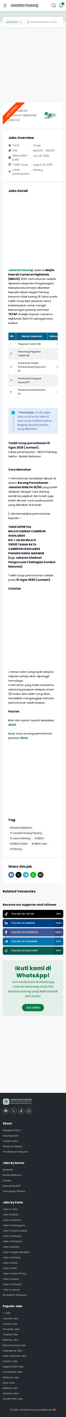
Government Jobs (13, 1398)
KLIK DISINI (33, 1007)
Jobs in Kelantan (12, 1220)
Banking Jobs (10, 1339)
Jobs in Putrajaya (12, 1241)
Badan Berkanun (12, 1175)
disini (12, 725)
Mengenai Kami (11, 1130)
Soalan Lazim (10, 1141)
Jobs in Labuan (11, 1289)
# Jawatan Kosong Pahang (26, 833)
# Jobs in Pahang (20, 838)
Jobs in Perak (10, 1262)
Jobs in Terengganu (14, 1225)
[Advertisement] (33, 66)
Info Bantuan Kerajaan (15, 1151)
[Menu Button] (5, 5)
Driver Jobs (9, 1382)
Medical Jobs (10, 1388)
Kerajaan (8, 1169)
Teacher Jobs (10, 1318)
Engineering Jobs (12, 1350)
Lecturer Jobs (10, 1323)
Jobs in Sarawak (12, 1284)
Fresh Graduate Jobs (14, 1355)
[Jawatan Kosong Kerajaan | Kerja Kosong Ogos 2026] (24, 6)
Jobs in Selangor (12, 1236)
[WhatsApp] (33, 875)
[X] (18, 875)
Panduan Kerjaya (12, 1146)
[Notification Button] (61, 5)
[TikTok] (21, 1111)
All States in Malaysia (15, 1295)
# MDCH (39, 838)
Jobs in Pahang (11, 1257)
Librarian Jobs (11, 1393)
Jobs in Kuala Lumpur (15, 1230)
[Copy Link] (40, 875)
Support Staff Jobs (13, 1366)
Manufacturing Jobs (14, 1345)
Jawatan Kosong (28, 1409)
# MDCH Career (18, 843)
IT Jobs (7, 1313)
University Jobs (11, 1329)
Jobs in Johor (10, 1209)
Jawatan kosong (20, 270)
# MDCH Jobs (39, 843)
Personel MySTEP (12, 1185)
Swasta (7, 1180)
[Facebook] (11, 875)
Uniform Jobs (10, 1361)
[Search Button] (53, 5)
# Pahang (16, 849)
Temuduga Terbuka (14, 1191)
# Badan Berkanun (21, 827)
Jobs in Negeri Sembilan (16, 1252)
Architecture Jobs (12, 1371)
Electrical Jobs (11, 1377)
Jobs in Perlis (10, 1268)
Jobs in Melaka (11, 1246)
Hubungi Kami (11, 1135)
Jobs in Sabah (11, 1279)
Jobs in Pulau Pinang (14, 1273)
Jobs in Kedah (11, 1214)
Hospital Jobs (10, 1334)
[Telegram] (26, 875)
